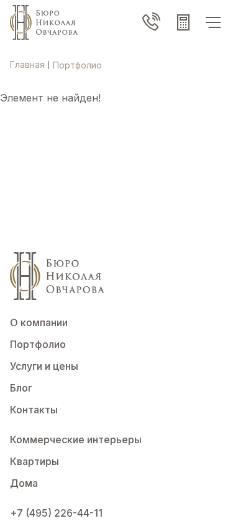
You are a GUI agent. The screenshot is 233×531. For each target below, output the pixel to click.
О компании (39, 322)
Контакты (34, 409)
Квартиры (34, 461)
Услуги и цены (44, 366)
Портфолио (38, 344)
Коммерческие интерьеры (76, 439)
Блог (21, 388)
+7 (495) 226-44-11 (56, 513)
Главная (27, 64)
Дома (24, 483)
